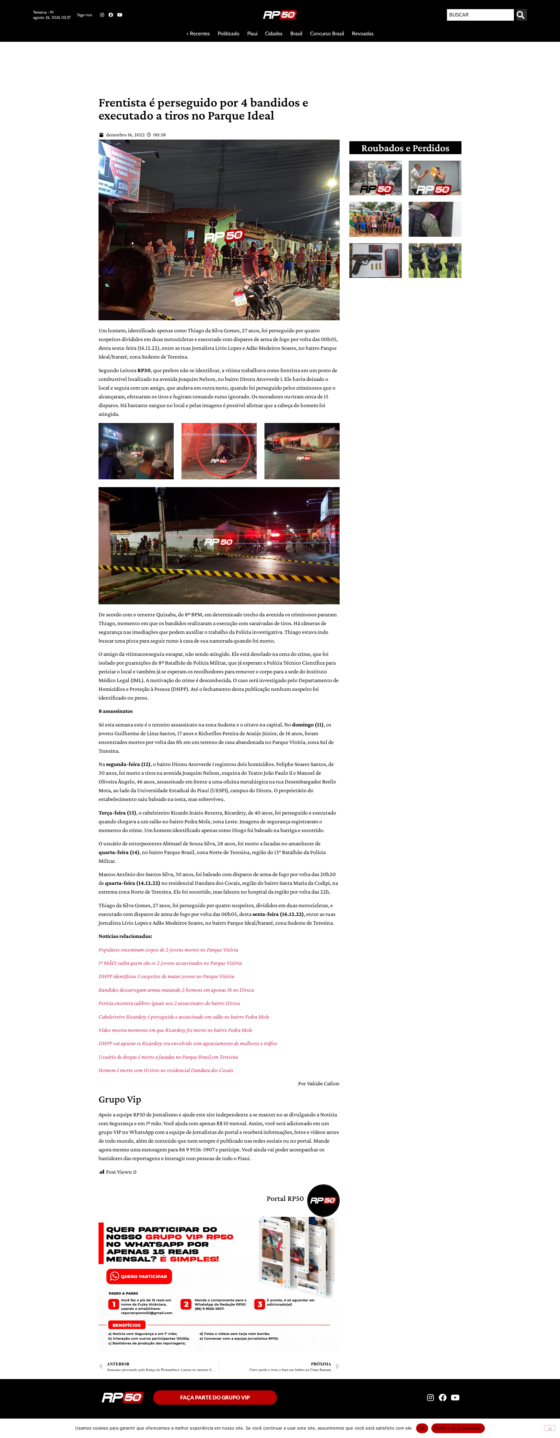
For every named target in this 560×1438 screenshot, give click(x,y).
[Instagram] (102, 14)
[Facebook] (110, 14)
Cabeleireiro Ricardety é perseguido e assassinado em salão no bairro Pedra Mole (184, 1016)
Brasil (296, 33)
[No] (549, 1428)
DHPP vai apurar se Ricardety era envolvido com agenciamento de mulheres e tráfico (188, 1043)
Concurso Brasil (327, 33)
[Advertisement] (156, 62)
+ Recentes (198, 33)
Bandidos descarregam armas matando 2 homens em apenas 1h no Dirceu (176, 990)
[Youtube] (119, 14)
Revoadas (363, 33)
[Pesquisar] (522, 15)
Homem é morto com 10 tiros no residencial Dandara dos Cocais (166, 1070)
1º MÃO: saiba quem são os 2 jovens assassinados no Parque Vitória (170, 963)
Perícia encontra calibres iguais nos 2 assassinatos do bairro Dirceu (169, 1003)
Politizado (228, 33)
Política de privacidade (458, 1428)
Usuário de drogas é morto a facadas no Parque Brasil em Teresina (168, 1057)
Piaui (252, 33)
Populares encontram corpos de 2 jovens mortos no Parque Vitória (168, 949)
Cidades (274, 33)
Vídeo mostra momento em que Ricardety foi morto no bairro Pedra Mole (175, 1030)
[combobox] (480, 15)
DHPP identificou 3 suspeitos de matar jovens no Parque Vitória (166, 976)
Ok (422, 1428)
